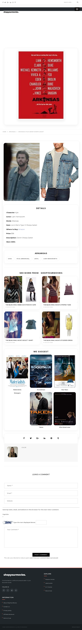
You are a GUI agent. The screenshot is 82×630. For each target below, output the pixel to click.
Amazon (21, 229)
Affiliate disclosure (9, 614)
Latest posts (49, 583)
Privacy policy (8, 610)
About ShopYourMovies (10, 603)
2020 (10, 258)
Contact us (7, 606)
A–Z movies (48, 587)
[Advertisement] (41, 27)
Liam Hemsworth (50, 258)
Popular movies (50, 579)
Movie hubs (48, 591)
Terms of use (7, 618)
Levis (36, 258)
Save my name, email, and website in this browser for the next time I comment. (31, 510)
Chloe (24, 447)
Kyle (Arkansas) (23, 258)
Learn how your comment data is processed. (44, 558)
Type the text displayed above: (24, 522)
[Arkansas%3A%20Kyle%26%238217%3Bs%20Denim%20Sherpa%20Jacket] (24, 438)
